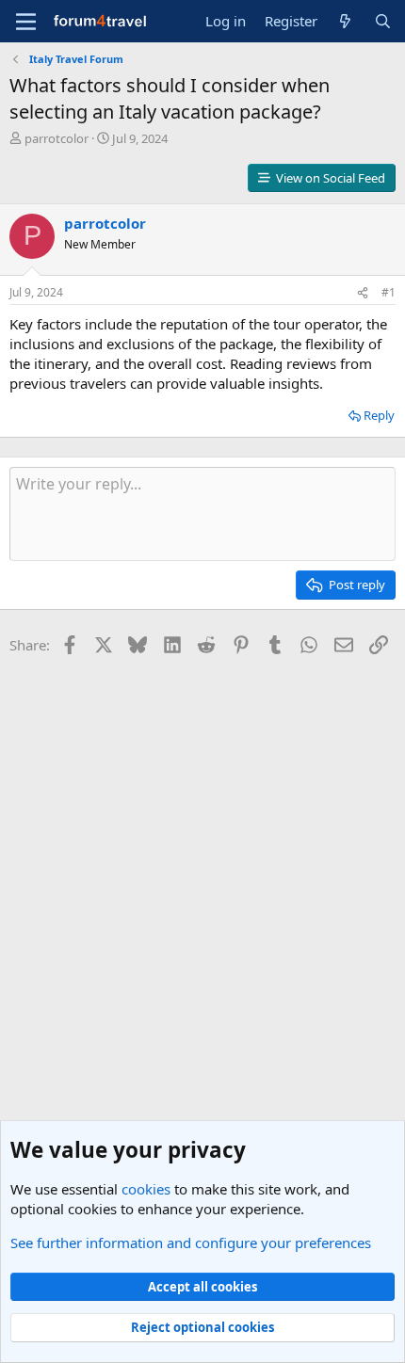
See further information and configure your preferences (190, 1242)
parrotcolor (56, 138)
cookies (146, 1188)
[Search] (382, 21)
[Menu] (26, 21)
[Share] (362, 293)
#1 (388, 292)
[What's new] (345, 21)
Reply (379, 415)
